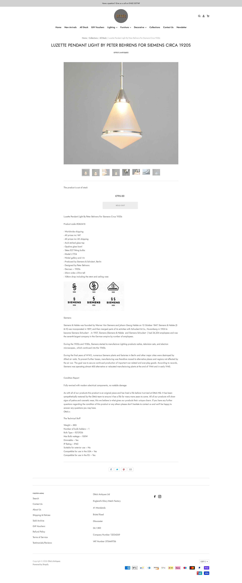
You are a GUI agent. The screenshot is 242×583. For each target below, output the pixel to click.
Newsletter (182, 27)
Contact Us (168, 27)
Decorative (139, 27)
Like (111, 469)
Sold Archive (38, 520)
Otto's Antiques (121, 52)
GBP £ (203, 561)
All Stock (84, 27)
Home (58, 27)
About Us (37, 509)
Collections (154, 27)
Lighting (111, 27)
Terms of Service (40, 537)
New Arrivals (70, 27)
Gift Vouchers (97, 27)
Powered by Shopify (40, 564)
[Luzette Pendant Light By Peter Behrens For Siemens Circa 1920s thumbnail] (85, 172)
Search (36, 498)
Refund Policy (39, 531)
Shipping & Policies (41, 515)
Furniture (124, 27)
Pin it (123, 469)
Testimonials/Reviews (42, 542)
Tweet (117, 469)
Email (130, 469)
